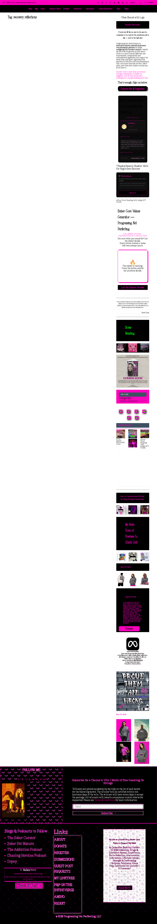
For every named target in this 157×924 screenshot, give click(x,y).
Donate (60, 849)
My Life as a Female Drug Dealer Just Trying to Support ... (23, 2)
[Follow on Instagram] (120, 411)
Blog (36, 9)
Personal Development (31, 37)
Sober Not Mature (20, 847)
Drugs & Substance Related (123, 852)
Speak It (133, 193)
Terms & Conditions (104, 803)
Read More (16, 59)
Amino (59, 900)
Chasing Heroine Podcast (27, 858)
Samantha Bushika (23, 35)
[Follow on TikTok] (136, 411)
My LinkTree (64, 881)
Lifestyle (126, 858)
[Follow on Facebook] (128, 411)
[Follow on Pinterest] (129, 417)
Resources (77, 9)
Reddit (59, 906)
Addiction (124, 850)
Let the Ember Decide (132, 287)
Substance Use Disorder (127, 866)
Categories (125, 398)
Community (90, 9)
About (42, 9)
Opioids (135, 858)
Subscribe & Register (133, 88)
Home (30, 9)
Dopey (12, 864)
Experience (134, 853)
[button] (118, 467)
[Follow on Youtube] (144, 411)
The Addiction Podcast (24, 852)
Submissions (64, 862)
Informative (44, 35)
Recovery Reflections (47, 37)
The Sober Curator (21, 841)
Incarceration (133, 855)
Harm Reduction (117, 855)
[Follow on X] (26, 782)
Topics (126, 9)
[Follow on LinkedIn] (136, 417)
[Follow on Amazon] (40, 782)
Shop (118, 9)
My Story (20, 37)
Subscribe (147, 919)
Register (61, 856)
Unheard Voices (55, 9)
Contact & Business (105, 9)
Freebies (66, 9)
